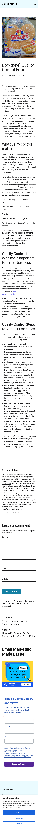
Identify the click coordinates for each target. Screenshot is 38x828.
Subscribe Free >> (19, 764)
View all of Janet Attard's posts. (13, 513)
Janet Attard (9, 4)
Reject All (19, 823)
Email (4, 568)
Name (4, 557)
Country (7, 737)
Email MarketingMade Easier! (16, 652)
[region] (19, 811)
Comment (6, 537)
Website (5, 579)
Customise (19, 818)
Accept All (19, 812)
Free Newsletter (8, 790)
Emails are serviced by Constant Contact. (14, 756)
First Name (8, 727)
